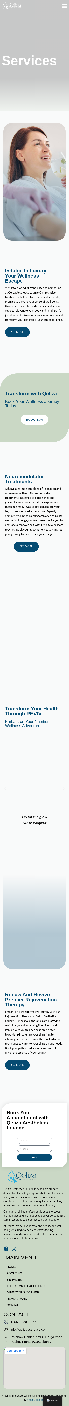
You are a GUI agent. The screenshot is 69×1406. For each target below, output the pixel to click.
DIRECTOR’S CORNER (23, 1292)
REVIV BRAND (17, 1298)
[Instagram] (14, 1249)
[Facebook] (6, 1249)
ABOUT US (14, 1273)
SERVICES (14, 1279)
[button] (64, 6)
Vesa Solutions (36, 1399)
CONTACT (14, 1305)
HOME (11, 1266)
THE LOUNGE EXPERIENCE (27, 1286)
